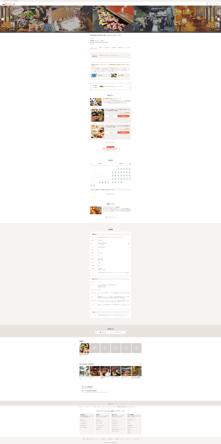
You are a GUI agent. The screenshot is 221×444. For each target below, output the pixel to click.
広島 (106, 406)
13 (102, 174)
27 (102, 181)
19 (99, 177)
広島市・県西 (84, 388)
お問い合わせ (123, 116)
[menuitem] (93, 47)
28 (105, 181)
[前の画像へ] (2, 19)
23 (91, 181)
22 (108, 177)
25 (126, 177)
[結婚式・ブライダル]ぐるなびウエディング (86, 406)
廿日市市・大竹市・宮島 (88, 392)
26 (99, 181)
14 (105, 174)
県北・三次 (106, 392)
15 (108, 174)
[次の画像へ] (218, 19)
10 (94, 174)
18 (126, 174)
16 (91, 177)
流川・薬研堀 (114, 406)
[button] (110, 115)
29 (108, 181)
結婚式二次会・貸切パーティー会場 (99, 406)
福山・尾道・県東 (89, 388)
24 (94, 181)
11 (126, 171)
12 (99, 174)
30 (91, 184)
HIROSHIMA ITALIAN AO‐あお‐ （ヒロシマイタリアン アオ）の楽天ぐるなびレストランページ (112, 315)
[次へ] (130, 164)
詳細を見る (111, 116)
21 (105, 177)
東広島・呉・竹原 (95, 392)
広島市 (83, 392)
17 (94, 177)
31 (94, 184)
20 (102, 177)
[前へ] (91, 164)
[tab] (108, 31)
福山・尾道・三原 (101, 392)
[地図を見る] (129, 244)
